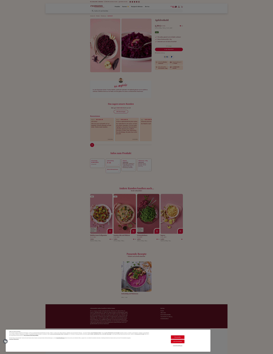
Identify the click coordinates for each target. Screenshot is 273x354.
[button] (5, 341)
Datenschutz (16, 339)
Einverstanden (178, 337)
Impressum (11, 339)
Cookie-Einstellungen (60, 338)
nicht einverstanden (177, 341)
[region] (108, 341)
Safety (31, 335)
